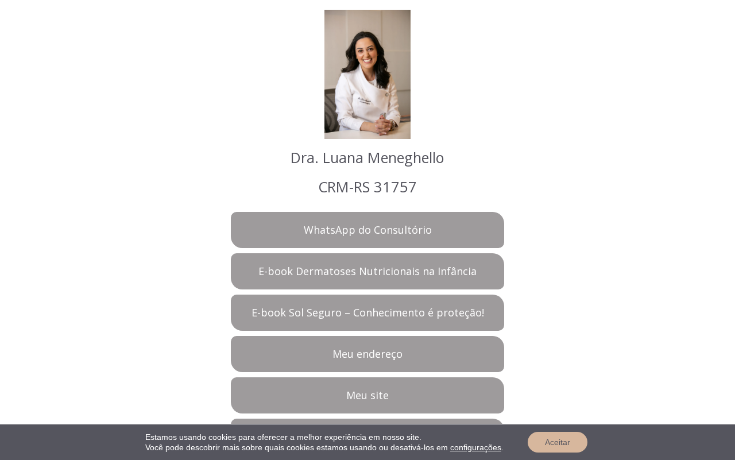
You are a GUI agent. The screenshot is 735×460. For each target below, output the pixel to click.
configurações (475, 447)
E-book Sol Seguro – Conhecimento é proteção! (368, 312)
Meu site (367, 395)
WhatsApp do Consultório (368, 230)
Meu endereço (367, 354)
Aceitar (557, 442)
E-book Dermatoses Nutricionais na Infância (367, 271)
